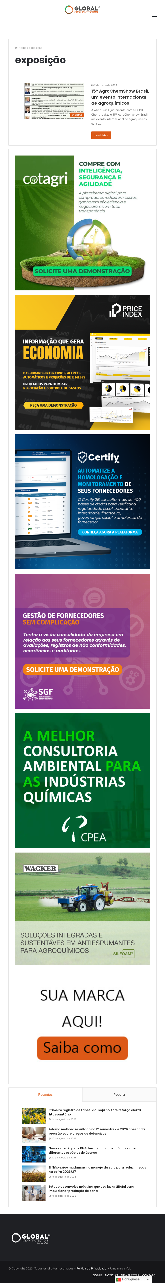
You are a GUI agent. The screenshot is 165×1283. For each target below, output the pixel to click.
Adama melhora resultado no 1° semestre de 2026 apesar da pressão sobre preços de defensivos (97, 1131)
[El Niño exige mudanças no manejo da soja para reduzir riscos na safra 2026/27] (34, 1174)
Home (22, 47)
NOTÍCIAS (111, 1275)
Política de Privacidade (91, 1268)
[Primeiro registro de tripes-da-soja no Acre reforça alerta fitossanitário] (34, 1116)
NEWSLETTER (130, 1275)
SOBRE (97, 1275)
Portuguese (130, 1279)
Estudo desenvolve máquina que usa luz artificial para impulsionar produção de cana (91, 1188)
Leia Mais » (101, 135)
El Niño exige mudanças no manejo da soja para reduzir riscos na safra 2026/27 (97, 1169)
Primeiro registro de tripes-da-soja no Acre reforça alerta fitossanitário (95, 1112)
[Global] (82, 9)
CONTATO (149, 1275)
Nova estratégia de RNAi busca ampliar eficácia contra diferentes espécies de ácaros (92, 1150)
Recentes (45, 1094)
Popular (119, 1094)
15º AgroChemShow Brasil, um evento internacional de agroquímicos (120, 97)
